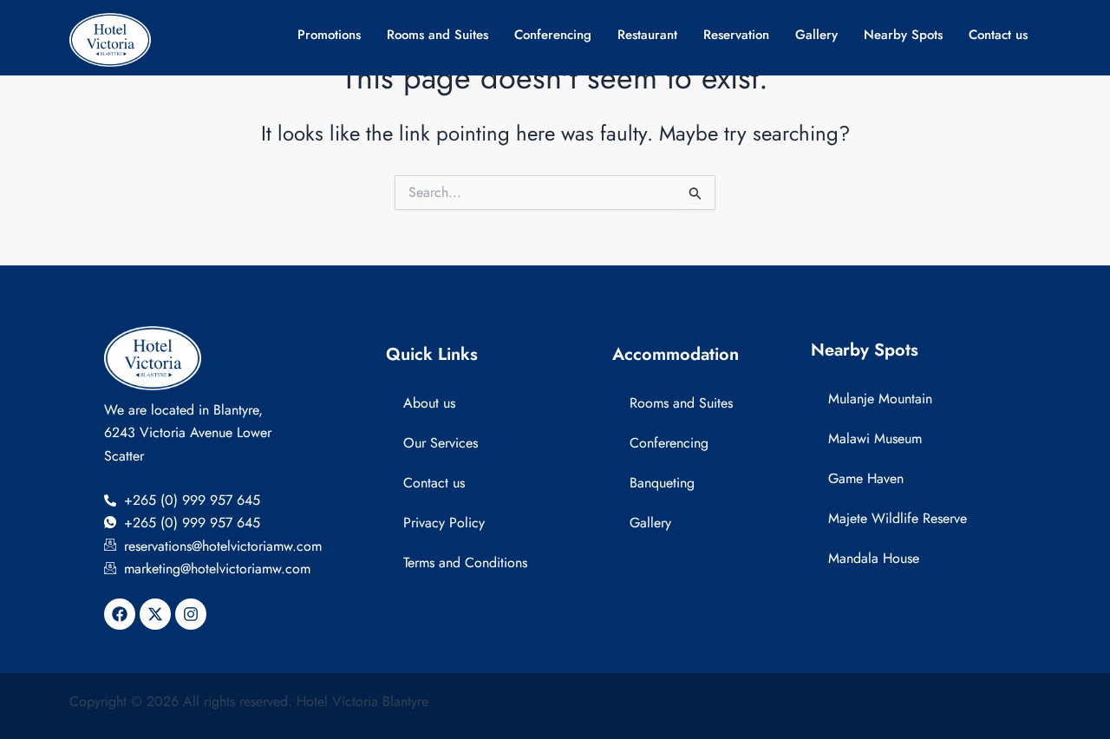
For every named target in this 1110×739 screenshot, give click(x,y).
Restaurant (647, 34)
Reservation (736, 34)
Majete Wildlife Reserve (897, 518)
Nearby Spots (903, 34)
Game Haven (866, 478)
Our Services (440, 443)
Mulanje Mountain (880, 399)
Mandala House (873, 558)
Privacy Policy (444, 523)
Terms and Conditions (465, 562)
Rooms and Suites (437, 34)
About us (429, 403)
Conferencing (552, 34)
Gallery (816, 34)
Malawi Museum (875, 438)
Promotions (329, 34)
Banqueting (662, 483)
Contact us (998, 34)
